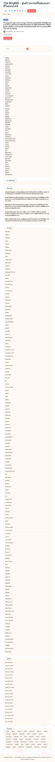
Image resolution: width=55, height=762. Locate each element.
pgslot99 (7, 412)
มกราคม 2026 (9, 684)
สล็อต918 (7, 583)
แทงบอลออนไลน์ (9, 648)
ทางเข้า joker (8, 156)
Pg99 (6, 396)
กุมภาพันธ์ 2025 (9, 715)
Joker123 (7, 334)
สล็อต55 (7, 571)
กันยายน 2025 (9, 693)
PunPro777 (8, 427)
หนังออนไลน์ (8, 88)
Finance (7, 297)
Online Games (9, 365)
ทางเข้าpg (7, 533)
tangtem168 (8, 499)
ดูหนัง (6, 84)
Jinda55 (28, 734)
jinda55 (7, 113)
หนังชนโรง (8, 62)
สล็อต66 (7, 116)
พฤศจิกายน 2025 (9, 687)
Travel (7, 508)
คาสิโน (7, 515)
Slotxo (7, 483)
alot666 (7, 266)
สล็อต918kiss (8, 586)
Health (7, 312)
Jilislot (7, 325)
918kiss (7, 58)
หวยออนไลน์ (8, 102)
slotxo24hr (8, 486)
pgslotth (7, 418)
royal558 (7, 443)
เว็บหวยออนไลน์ (9, 642)
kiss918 (7, 146)
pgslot (7, 76)
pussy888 (8, 70)
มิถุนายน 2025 (9, 703)
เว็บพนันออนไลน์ (9, 639)
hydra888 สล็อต (9, 322)
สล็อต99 (7, 589)
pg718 (7, 393)
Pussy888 (8, 434)
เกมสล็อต (7, 627)
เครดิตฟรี (7, 630)
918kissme (8, 253)
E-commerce (8, 291)
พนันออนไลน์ (8, 555)
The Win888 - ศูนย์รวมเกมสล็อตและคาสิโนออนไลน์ (26, 5)
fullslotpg (7, 80)
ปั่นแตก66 (7, 94)
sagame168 (8, 449)
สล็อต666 (7, 574)
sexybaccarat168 (10, 471)
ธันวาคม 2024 (9, 721)
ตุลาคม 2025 (8, 690)
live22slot (8, 347)
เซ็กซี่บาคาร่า (8, 633)
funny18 (7, 303)
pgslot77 (7, 92)
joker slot (7, 158)
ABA (6, 256)
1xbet (6, 241)
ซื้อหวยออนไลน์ (9, 99)
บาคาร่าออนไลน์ (9, 96)
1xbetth (7, 244)
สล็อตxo (7, 172)
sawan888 (8, 455)
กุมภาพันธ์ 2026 (9, 681)
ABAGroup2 (8, 259)
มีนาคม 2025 (8, 712)
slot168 (7, 480)
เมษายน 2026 (8, 675)
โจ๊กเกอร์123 (8, 160)
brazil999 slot (9, 281)
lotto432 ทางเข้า (9, 350)
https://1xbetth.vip (10, 138)
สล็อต (6, 104)
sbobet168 (8, 459)
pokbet (7, 421)
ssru (6, 496)
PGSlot (7, 406)
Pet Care (7, 378)
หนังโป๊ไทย (8, 136)
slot (6, 150)
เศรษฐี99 (7, 645)
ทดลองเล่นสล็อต (9, 527)
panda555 (8, 374)
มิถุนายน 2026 (9, 668)
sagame (7, 446)
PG (6, 381)
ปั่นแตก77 (7, 552)
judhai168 (7, 340)
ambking (7, 269)
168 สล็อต (7, 231)
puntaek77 (8, 430)
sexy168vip (8, 465)
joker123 (7, 60)
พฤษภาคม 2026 (9, 672)
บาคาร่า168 (8, 74)
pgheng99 (8, 78)
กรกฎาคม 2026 (9, 665)
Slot (6, 474)
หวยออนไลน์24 (9, 617)
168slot (7, 731)
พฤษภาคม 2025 (9, 706)
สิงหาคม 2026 (8, 662)
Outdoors (7, 368)
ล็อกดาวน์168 (8, 561)
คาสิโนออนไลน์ (9, 518)
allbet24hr (8, 262)
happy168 (8, 309)
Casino (7, 287)
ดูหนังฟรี (7, 68)
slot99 (7, 114)
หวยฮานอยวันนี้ (9, 620)
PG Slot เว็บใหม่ (9, 387)
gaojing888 (8, 306)
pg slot (7, 144)
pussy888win (8, 437)
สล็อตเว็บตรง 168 (9, 611)
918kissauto (8, 250)
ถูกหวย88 (7, 524)
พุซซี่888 (7, 558)
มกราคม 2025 (9, 718)
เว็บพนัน (7, 636)
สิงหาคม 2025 (8, 697)
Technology (8, 502)
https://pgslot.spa (10, 140)
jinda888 (7, 331)
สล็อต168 (7, 105)
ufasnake (7, 511)
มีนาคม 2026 (8, 678)
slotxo (7, 132)
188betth (7, 238)
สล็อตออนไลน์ (8, 174)
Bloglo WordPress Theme (27, 759)
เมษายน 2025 (8, 709)
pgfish (7, 399)
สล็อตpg (7, 592)
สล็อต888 (7, 122)
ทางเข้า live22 (9, 530)
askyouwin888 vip (10, 272)
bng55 (7, 278)
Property (7, 424)
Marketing (8, 359)
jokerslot (7, 168)
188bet (7, 235)
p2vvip (6, 19)
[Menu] (6, 10)
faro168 (7, 294)
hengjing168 (8, 315)
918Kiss (7, 247)
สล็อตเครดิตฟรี (8, 605)
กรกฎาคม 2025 (9, 700)
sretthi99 (7, 493)
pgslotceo (8, 415)
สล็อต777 (7, 577)
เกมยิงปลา (7, 623)
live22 (6, 82)
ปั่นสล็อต (7, 546)
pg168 (7, 111)
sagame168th (9, 64)
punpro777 (8, 97)
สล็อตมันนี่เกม (8, 598)
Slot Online (8, 477)
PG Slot (7, 384)
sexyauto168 (8, 468)
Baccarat (7, 275)
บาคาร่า (7, 130)
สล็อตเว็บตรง (8, 118)
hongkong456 (9, 318)
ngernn (7, 362)
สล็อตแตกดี (8, 614)
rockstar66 (8, 440)
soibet (7, 490)
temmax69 (8, 505)
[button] (31, 10)
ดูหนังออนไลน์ (8, 154)
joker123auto (8, 337)
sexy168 (7, 462)
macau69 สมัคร (9, 356)
